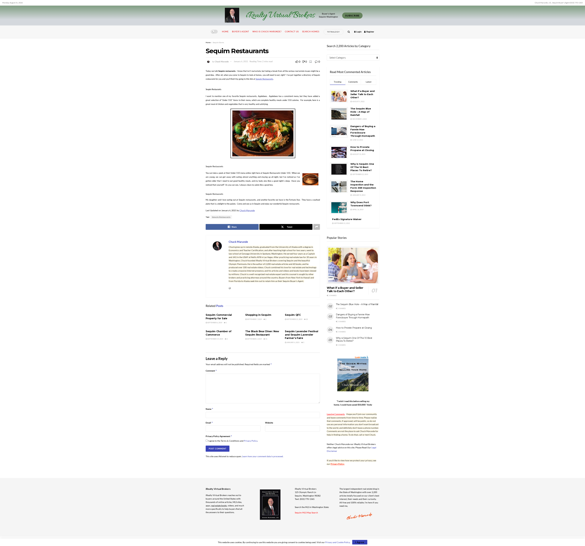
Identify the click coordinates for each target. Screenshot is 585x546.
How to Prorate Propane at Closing (354, 327)
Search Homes (310, 31)
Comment (211, 370)
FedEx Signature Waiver (347, 219)
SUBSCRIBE (352, 15)
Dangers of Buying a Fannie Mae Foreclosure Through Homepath (353, 316)
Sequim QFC (293, 314)
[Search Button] (349, 31)
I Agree (359, 542)
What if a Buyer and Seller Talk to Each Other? (362, 94)
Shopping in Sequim (258, 314)
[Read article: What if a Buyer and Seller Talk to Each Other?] (353, 265)
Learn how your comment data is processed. (262, 456)
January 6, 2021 (241, 61)
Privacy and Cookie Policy (337, 542)
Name (209, 408)
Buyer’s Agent (240, 31)
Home (225, 31)
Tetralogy (333, 32)
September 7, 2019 (254, 319)
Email (209, 422)
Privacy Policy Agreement (219, 436)
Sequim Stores (218, 42)
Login (359, 31)
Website (269, 422)
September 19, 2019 (215, 339)
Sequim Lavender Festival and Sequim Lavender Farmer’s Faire (301, 335)
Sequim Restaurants (221, 217)
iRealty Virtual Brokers (280, 15)
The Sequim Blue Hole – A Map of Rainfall (360, 111)
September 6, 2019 (214, 323)
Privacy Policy (250, 440)
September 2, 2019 (254, 339)
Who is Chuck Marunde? (267, 31)
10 (307, 319)
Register (370, 31)
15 (266, 339)
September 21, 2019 (294, 319)
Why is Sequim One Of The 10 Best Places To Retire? (362, 167)
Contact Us (292, 31)
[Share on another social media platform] (316, 227)
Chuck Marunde (222, 61)
